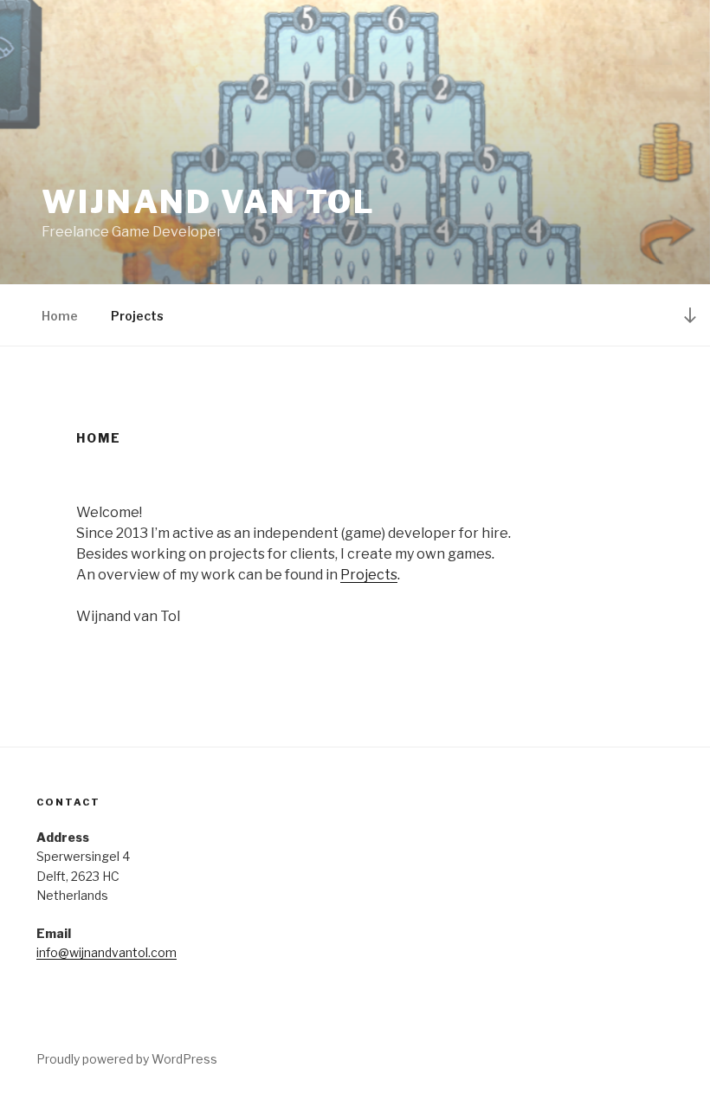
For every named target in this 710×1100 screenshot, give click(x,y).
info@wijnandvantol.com (106, 952)
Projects (137, 315)
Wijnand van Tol (209, 202)
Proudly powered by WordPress (126, 1058)
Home (60, 315)
